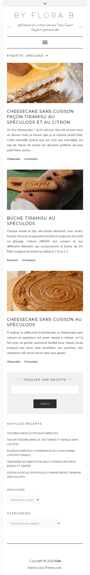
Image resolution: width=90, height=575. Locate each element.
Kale (58, 561)
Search (45, 403)
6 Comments (31, 158)
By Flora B (45, 15)
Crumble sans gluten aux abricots (32, 433)
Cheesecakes (13, 158)
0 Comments (28, 260)
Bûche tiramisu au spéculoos (31, 221)
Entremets (12, 260)
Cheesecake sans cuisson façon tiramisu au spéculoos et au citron (40, 117)
